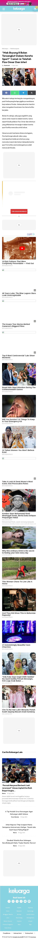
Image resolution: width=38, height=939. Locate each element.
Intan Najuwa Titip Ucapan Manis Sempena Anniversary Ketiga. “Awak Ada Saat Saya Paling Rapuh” (19, 827)
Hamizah (7, 65)
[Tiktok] (21, 901)
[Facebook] (9, 901)
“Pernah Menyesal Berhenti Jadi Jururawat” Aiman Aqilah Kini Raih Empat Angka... (17, 788)
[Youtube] (25, 901)
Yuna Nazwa (15, 817)
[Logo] (19, 9)
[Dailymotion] (29, 901)
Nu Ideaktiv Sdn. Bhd (17, 937)
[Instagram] (13, 901)
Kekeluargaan (14, 48)
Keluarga (5, 48)
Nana (4, 793)
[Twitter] (17, 901)
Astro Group (33, 937)
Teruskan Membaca (19, 211)
